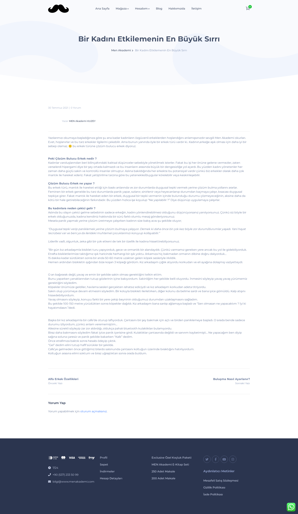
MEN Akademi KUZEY (82, 121)
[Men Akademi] (58, 8)
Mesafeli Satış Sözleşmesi (220, 480)
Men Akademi (121, 50)
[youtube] (224, 459)
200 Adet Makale (163, 478)
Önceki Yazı (55, 383)
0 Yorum (76, 107)
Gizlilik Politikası (214, 487)
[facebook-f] (215, 459)
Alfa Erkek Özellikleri (63, 379)
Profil (103, 457)
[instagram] (232, 459)
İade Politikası (213, 494)
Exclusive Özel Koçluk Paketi (171, 457)
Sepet (104, 464)
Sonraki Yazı (242, 383)
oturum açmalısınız (93, 411)
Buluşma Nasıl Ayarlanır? (231, 379)
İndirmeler (107, 471)
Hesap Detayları (111, 478)
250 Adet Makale (163, 471)
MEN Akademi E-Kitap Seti (170, 464)
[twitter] (207, 459)
